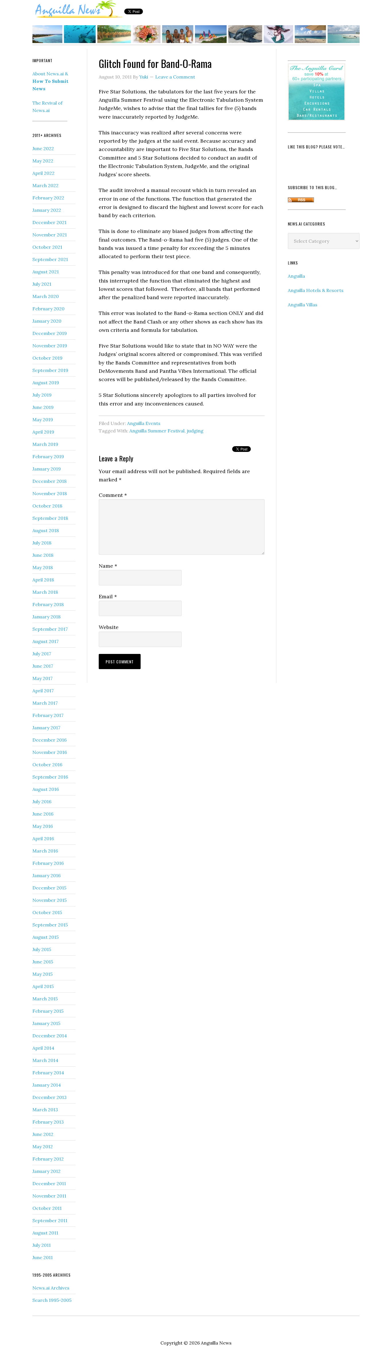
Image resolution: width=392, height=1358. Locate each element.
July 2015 (41, 949)
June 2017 (42, 666)
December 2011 (49, 1183)
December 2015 (49, 888)
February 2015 (47, 1011)
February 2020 (48, 308)
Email (108, 596)
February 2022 (48, 198)
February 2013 (48, 1122)
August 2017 (45, 641)
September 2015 (50, 925)
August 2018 (45, 530)
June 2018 (42, 555)
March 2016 (45, 851)
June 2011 (42, 1257)
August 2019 (45, 382)
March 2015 (45, 999)
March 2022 (45, 185)
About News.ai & (50, 81)
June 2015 (42, 962)
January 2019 (46, 469)
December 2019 (49, 333)
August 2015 (45, 937)
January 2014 (46, 1085)
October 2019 (47, 358)
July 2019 (42, 395)
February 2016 (48, 863)
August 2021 (45, 272)
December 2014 (49, 1035)
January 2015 (46, 1023)
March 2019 (45, 444)
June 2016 (42, 814)
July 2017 (41, 654)
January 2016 (46, 875)
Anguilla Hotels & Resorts (316, 290)
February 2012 (48, 1159)
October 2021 (47, 247)
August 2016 (45, 789)
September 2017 (50, 629)
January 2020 (46, 321)
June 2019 (43, 407)
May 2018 (42, 567)
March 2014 (45, 1060)
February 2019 (48, 456)
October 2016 (47, 764)
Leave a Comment (175, 77)
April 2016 (43, 838)
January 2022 (46, 210)
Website (109, 627)
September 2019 (50, 370)
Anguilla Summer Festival (157, 431)
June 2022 (43, 148)
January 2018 (46, 617)
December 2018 (49, 481)
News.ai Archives (50, 1288)
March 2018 (45, 592)
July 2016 (41, 801)
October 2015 (47, 912)
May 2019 (42, 419)
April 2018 (43, 580)
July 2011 (41, 1245)
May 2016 (42, 826)
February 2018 (48, 604)
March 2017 (45, 703)
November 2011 (49, 1196)
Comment (113, 495)
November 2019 (49, 345)
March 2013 (45, 1109)
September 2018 (50, 518)
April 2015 (43, 986)
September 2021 (50, 259)
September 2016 (50, 777)
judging (195, 431)
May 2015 (42, 974)
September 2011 (49, 1220)
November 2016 (49, 752)
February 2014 (48, 1072)
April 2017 (43, 690)
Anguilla (296, 276)
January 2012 (46, 1171)
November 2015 (49, 900)
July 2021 (41, 284)
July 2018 (41, 543)
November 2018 (49, 493)
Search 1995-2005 (51, 1300)
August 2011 (45, 1233)
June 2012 (42, 1134)
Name (108, 566)
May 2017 (42, 678)
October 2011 (47, 1208)
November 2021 (49, 235)
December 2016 (49, 740)
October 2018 (47, 506)
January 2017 (46, 727)
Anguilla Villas (302, 304)
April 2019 (43, 432)
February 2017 (47, 715)
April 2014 (43, 1048)
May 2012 (42, 1146)
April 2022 (43, 173)
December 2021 (49, 222)
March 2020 (45, 296)
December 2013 (49, 1097)
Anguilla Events (143, 423)
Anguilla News (78, 9)
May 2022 (42, 161)
